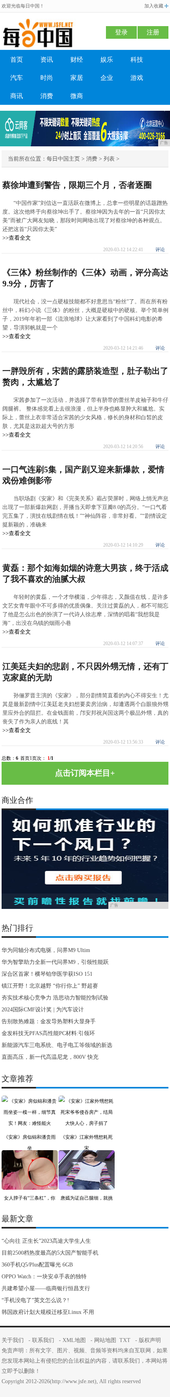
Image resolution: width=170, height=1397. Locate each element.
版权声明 (150, 1340)
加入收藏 (153, 6)
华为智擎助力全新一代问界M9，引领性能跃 (55, 962)
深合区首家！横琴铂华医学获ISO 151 (47, 974)
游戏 (136, 77)
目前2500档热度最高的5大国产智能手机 (50, 1253)
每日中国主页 (63, 159)
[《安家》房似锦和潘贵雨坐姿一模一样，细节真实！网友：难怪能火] (30, 1101)
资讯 (46, 59)
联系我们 (43, 1340)
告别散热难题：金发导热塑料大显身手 (49, 1021)
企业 (106, 77)
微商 (76, 96)
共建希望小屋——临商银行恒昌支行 (46, 1288)
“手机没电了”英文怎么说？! (35, 1300)
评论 (160, 249)
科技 (136, 59)
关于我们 (13, 1340)
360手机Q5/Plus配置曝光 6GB (37, 1265)
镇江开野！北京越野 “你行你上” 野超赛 (50, 986)
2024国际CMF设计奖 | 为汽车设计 (43, 1010)
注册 (153, 32)
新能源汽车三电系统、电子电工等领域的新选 (57, 1045)
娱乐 (106, 59)
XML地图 (74, 1340)
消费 (46, 96)
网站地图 (105, 1340)
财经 (76, 59)
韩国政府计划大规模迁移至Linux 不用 (48, 1312)
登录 (121, 32)
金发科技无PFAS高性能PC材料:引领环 (48, 1033)
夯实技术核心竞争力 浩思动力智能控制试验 (55, 998)
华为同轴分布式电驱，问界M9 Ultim (46, 950)
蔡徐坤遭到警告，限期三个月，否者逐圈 (77, 185)
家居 (76, 77)
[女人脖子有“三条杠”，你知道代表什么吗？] (30, 1155)
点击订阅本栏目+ (85, 773)
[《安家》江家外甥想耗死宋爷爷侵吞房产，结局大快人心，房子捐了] (87, 1101)
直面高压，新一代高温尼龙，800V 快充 (50, 1057)
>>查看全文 (16, 238)
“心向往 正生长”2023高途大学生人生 (46, 1241)
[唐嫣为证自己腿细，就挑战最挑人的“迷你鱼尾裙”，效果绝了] (87, 1155)
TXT (124, 1340)
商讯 (16, 96)
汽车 (16, 77)
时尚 (46, 77)
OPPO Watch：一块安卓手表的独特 (44, 1277)
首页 (16, 59)
